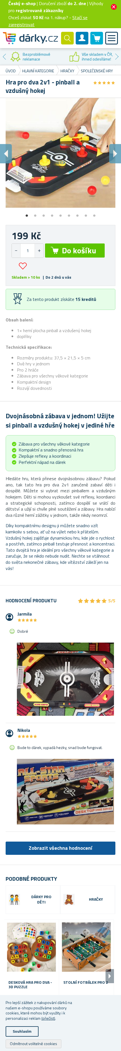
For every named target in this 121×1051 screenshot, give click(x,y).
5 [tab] (60, 213)
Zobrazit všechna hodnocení (60, 848)
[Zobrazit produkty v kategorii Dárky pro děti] (14, 899)
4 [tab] (52, 213)
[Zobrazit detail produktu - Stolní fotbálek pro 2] (86, 947)
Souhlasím (22, 1031)
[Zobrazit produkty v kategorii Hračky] (69, 899)
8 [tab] (86, 213)
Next (117, 57)
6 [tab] (69, 213)
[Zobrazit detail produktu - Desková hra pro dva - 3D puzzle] (31, 947)
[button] (39, 251)
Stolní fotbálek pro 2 (85, 982)
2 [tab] (35, 213)
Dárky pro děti (41, 899)
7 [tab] (77, 213)
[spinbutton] (27, 251)
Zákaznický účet (82, 42)
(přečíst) (48, 1018)
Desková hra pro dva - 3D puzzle (30, 985)
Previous (4, 57)
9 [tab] (94, 213)
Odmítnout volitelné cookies (33, 1043)
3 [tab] (43, 213)
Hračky (96, 899)
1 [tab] (27, 213)
